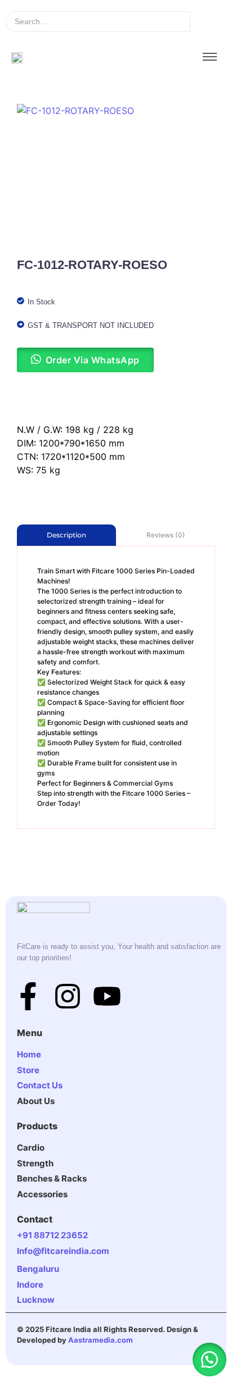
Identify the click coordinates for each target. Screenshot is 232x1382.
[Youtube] (107, 998)
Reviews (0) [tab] (165, 535)
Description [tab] (66, 535)
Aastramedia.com (100, 1339)
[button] (209, 1359)
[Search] (208, 21)
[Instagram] (67, 998)
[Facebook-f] (28, 998)
